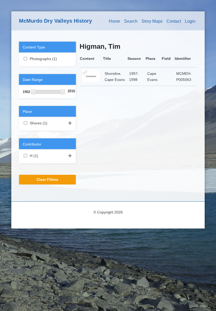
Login (190, 21)
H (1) (44, 156)
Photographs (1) (47, 59)
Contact (173, 21)
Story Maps (152, 21)
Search (131, 21)
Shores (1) (47, 123)
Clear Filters (47, 179)
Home (114, 21)
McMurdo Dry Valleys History (55, 21)
